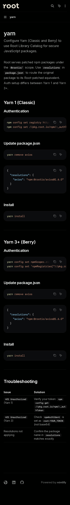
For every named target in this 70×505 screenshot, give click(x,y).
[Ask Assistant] (60, 122)
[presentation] (35, 125)
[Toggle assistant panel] (59, 6)
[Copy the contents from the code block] (54, 122)
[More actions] (65, 6)
